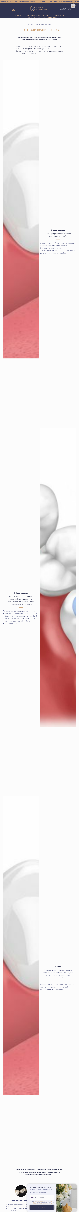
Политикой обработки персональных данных (43, 1203)
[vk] (13, 11)
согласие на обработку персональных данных (42, 1202)
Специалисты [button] (57, 16)
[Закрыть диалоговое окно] (75, 1185)
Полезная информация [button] (34, 17)
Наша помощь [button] (33, 16)
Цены (45, 16)
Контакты (52, 17)
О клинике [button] (19, 16)
